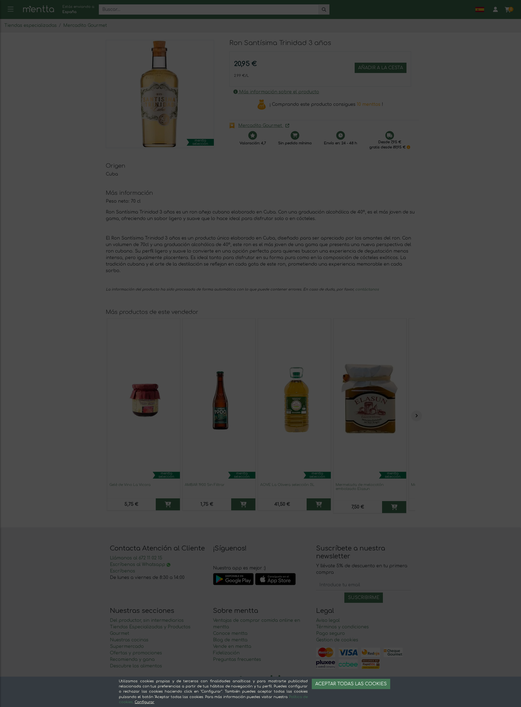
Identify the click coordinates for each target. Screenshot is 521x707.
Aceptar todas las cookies (351, 683)
